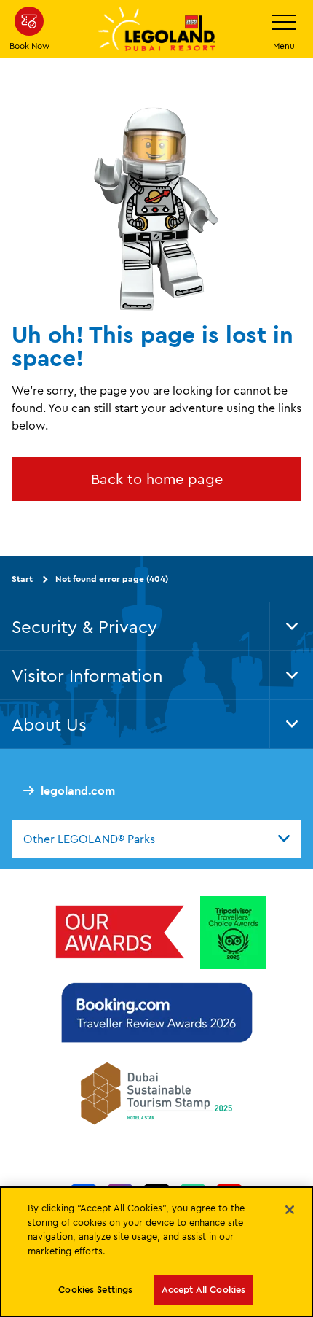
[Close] (290, 1210)
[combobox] (156, 838)
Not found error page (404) (111, 578)
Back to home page (157, 479)
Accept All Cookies (203, 1289)
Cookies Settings (95, 1289)
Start (22, 578)
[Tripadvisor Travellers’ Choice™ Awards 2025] (233, 932)
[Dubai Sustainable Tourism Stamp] (156, 1092)
